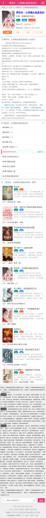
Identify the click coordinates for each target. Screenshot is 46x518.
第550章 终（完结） (14, 202)
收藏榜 (27, 509)
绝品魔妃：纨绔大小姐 (23, 404)
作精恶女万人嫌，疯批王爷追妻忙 (27, 480)
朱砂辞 (9, 426)
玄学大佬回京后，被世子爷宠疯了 (34, 438)
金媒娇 (16, 485)
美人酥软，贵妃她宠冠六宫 (25, 288)
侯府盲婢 (28, 435)
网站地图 (29, 512)
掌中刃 (24, 433)
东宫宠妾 (22, 464)
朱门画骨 (10, 485)
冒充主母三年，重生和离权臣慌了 (30, 430)
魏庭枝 (22, 438)
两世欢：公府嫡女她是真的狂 (27, 7)
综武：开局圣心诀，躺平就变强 (11, 399)
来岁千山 (26, 461)
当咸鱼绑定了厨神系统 (8, 468)
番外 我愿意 (11, 324)
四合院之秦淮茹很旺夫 (26, 399)
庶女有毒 (25, 409)
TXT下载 (39, 32)
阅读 (7, 32)
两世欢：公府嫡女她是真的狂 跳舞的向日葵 (12, 387)
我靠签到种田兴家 (31, 459)
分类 (19, 506)
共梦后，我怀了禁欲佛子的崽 (10, 435)
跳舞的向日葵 (27, 16)
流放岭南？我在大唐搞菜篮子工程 (16, 478)
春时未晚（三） (30, 24)
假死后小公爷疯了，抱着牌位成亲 (11, 430)
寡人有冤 (22, 459)
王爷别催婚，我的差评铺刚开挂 (14, 461)
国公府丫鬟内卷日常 (35, 454)
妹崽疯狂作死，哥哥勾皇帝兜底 (22, 449)
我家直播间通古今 (14, 414)
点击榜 (15, 509)
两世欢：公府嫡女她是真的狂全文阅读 (34, 492)
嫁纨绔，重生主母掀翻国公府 (26, 485)
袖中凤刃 (12, 483)
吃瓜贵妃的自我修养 (11, 411)
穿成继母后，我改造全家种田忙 (20, 423)
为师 (14, 457)
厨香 (6, 488)
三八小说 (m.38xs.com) (29, 515)
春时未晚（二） (8, 132)
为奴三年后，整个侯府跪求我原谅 (29, 414)
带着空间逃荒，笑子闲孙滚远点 (24, 440)
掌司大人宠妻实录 (35, 468)
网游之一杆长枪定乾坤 (10, 404)
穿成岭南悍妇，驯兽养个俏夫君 (24, 418)
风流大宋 (32, 402)
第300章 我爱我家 (14, 242)
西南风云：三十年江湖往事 (14, 394)
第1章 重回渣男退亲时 (10, 176)
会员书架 (36, 512)
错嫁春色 (20, 476)
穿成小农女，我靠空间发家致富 (24, 442)
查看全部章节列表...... (23, 151)
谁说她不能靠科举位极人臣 (23, 468)
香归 (30, 409)
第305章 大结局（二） (10, 147)
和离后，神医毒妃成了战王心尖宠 (27, 411)
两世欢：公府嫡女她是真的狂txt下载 (13, 390)
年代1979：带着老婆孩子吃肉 (19, 397)
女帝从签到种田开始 (29, 471)
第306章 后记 (7, 142)
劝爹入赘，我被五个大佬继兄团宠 (33, 476)
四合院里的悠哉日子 (37, 406)
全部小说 (15, 512)
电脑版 (8, 512)
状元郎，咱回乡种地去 (18, 426)
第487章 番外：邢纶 (26, 382)
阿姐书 (9, 442)
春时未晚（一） (8, 137)
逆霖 (31, 447)
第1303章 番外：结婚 (15, 222)
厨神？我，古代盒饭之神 (12, 438)
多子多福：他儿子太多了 (22, 402)
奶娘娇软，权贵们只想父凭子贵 (11, 464)
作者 (23, 506)
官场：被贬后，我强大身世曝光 (31, 394)
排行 (31, 506)
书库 (15, 506)
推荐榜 (21, 509)
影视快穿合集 (36, 399)
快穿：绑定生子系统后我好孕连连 (28, 207)
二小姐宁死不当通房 (22, 457)
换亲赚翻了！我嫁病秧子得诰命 (27, 369)
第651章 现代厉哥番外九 (16, 303)
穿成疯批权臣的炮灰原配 (24, 227)
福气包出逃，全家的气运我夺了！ (14, 471)
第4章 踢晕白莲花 (8, 161)
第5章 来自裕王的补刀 (10, 156)
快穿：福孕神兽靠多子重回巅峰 (13, 421)
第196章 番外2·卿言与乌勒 (17, 344)
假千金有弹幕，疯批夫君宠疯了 (33, 452)
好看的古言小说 (6, 392)
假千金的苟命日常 (24, 447)
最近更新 (22, 512)
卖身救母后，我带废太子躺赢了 (11, 459)
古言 (10, 7)
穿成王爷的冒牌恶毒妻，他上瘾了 (18, 428)
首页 (3, 7)
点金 (13, 442)
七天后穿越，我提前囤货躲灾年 (34, 478)
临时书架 (33, 509)
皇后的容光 (7, 454)
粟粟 (20, 433)
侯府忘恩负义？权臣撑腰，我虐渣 (20, 454)
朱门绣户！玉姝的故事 (23, 247)
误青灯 (12, 473)
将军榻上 (17, 329)
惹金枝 (17, 186)
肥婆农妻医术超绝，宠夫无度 (10, 447)
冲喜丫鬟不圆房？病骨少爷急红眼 (17, 466)
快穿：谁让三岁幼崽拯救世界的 (21, 416)
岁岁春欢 (9, 416)
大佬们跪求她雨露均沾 (8, 418)
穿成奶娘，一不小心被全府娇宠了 (34, 473)
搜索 (41, 500)
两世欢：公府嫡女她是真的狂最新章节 (35, 390)
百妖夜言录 (22, 435)
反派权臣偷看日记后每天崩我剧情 (31, 421)
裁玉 (27, 464)
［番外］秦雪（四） (14, 263)
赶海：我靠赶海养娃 (9, 406)
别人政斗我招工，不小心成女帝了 (15, 452)
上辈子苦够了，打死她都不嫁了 (27, 308)
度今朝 (31, 464)
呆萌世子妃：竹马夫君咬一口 (10, 433)
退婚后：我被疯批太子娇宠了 (19, 445)
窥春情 (6, 428)
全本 (27, 506)
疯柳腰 (41, 442)
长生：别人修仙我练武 (36, 404)
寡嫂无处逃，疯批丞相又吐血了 (27, 349)
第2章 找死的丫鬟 (8, 171)
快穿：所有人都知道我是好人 (23, 406)
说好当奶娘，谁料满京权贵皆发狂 (24, 483)
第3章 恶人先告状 (8, 166)
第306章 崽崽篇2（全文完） (17, 364)
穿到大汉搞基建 (20, 473)
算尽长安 (27, 426)
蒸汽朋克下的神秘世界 (8, 402)
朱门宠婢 (35, 442)
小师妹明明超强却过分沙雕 (14, 409)
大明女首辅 (10, 449)
